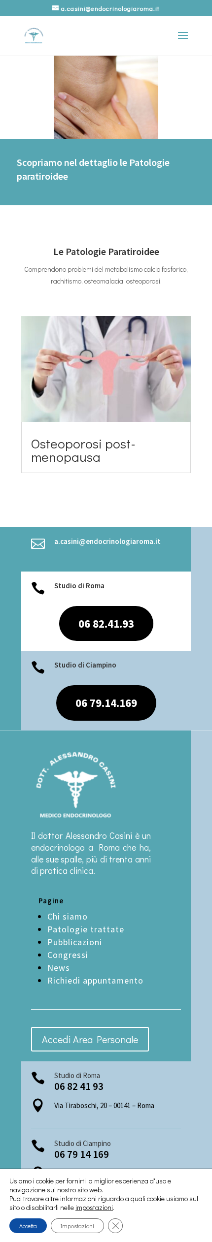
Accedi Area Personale (90, 1039)
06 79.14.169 (106, 703)
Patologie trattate (85, 929)
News (58, 967)
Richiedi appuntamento (95, 980)
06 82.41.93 (106, 623)
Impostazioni (77, 1226)
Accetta (28, 1226)
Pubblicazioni (76, 942)
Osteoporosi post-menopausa (83, 450)
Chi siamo (67, 916)
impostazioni (94, 1207)
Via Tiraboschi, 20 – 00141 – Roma (104, 1105)
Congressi (67, 954)
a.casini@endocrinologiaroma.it (107, 541)
